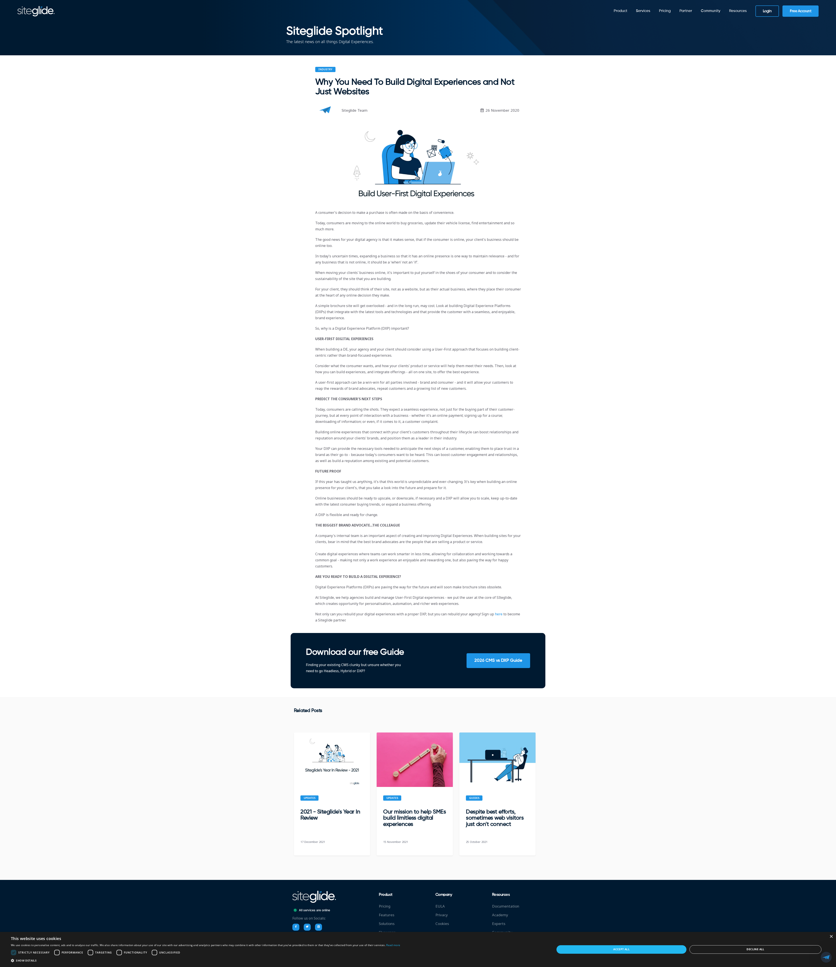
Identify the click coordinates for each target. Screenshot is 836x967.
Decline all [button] (755, 949)
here (499, 614)
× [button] (831, 936)
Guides (474, 798)
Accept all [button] (621, 949)
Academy (500, 915)
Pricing (665, 11)
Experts (498, 924)
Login (767, 11)
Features (386, 915)
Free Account (800, 11)
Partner (685, 11)
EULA (440, 906)
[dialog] (418, 949)
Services (643, 11)
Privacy (441, 915)
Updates (309, 798)
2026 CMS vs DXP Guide (498, 660)
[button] (205, 961)
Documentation (505, 906)
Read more (393, 945)
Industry (325, 69)
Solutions (386, 924)
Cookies (442, 924)
